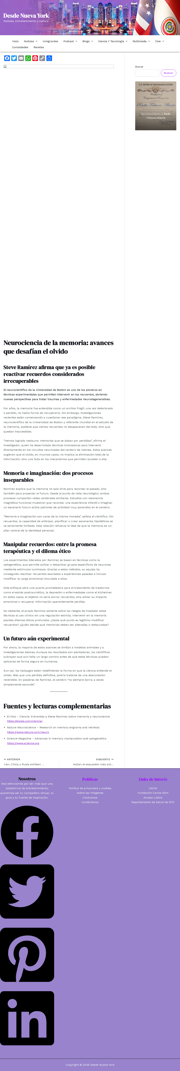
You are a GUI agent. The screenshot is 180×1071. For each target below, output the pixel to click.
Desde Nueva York (26, 16)
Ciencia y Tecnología (111, 41)
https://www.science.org (23, 743)
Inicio (15, 41)
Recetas (39, 47)
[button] (35, 41)
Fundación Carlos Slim (153, 792)
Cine (158, 41)
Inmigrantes (50, 41)
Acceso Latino (152, 797)
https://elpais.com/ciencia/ (25, 721)
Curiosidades (20, 47)
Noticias (29, 41)
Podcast (68, 41)
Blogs (86, 41)
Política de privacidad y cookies (90, 788)
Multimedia (140, 41)
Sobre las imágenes (90, 792)
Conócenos (90, 797)
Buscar (139, 66)
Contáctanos (90, 802)
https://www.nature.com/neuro (28, 732)
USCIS (153, 788)
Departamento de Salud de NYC (153, 802)
